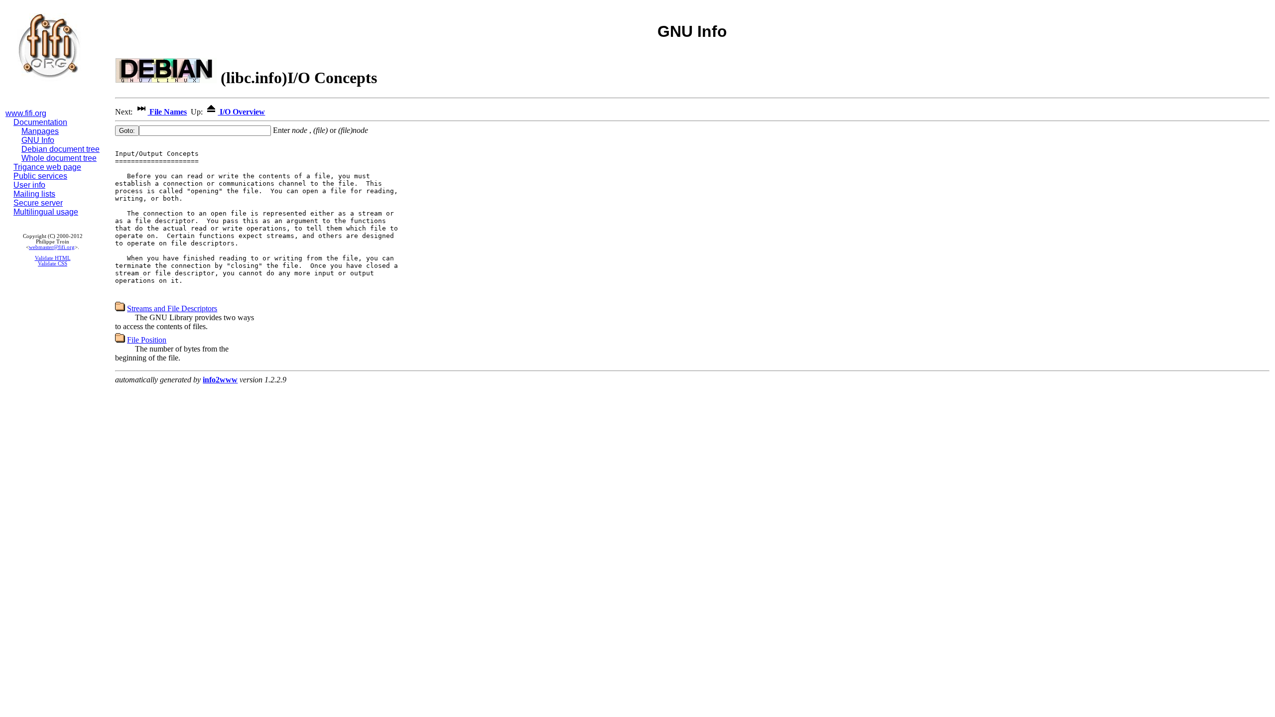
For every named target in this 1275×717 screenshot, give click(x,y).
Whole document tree (59, 158)
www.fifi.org (25, 113)
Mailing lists (34, 194)
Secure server (38, 203)
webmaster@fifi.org (52, 247)
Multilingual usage (45, 212)
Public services (40, 176)
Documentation (40, 122)
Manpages (40, 131)
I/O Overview (241, 112)
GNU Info (37, 140)
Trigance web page (47, 167)
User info (29, 185)
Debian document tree (60, 149)
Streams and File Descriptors (172, 308)
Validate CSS (52, 263)
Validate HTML (53, 258)
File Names (167, 112)
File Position (146, 340)
